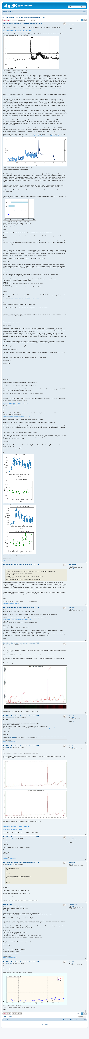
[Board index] (10, 5)
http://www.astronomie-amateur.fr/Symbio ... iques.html (17, 30)
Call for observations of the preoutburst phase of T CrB (23, 18)
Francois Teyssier (73, 22)
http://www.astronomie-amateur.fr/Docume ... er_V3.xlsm (24, 298)
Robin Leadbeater (72, 564)
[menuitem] (11, 11)
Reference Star (7, 904)
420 (72, 609)
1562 (73, 24)
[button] (86, 20)
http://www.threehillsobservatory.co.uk (11, 603)
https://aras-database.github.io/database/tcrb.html (15, 403)
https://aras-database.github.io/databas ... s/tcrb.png (16, 416)
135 (72, 644)
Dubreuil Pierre (72, 961)
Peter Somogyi (72, 607)
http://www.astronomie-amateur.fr (10, 560)
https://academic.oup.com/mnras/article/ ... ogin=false (17, 619)
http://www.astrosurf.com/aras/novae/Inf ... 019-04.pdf (45, 136)
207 (72, 963)
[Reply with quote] (64, 23)
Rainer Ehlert (8, 644)
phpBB (40, 1022)
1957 (73, 566)
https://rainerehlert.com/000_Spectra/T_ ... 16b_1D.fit (16, 826)
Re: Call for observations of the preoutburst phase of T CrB (21, 564)
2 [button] (83, 20)
